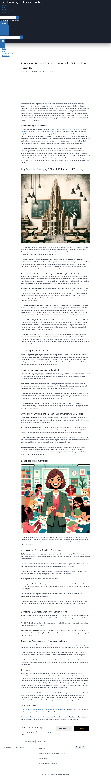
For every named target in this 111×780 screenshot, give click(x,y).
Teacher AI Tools (7, 10)
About (16, 747)
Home (4, 5)
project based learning (43, 741)
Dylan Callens (26, 71)
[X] (79, 747)
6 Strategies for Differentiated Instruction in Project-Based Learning (43, 709)
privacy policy (46, 732)
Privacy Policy (7, 747)
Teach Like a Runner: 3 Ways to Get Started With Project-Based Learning (45, 717)
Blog (3, 7)
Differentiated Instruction (30, 60)
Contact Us (6, 12)
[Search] (17, 17)
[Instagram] (83, 747)
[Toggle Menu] (2, 41)
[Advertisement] (55, 88)
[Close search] (4, 30)
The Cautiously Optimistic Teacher (21, 2)
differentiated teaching (28, 741)
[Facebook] (76, 747)
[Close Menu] (2, 45)
